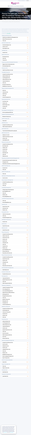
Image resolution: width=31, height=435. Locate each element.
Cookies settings (11, 432)
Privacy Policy (5, 432)
